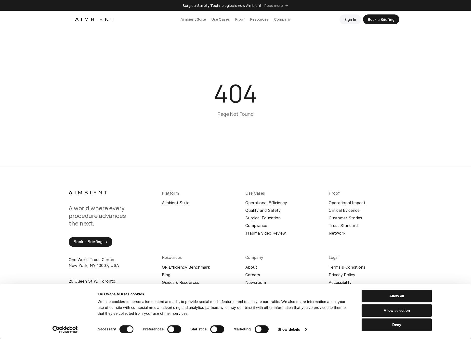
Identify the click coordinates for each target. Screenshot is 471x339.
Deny (396, 325)
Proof (240, 19)
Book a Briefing (381, 19)
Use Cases (220, 19)
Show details (289, 329)
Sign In (350, 19)
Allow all (396, 296)
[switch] (174, 329)
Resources (259, 19)
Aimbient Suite (193, 19)
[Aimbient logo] (94, 19)
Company (282, 19)
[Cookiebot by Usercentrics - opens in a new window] (65, 329)
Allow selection (397, 310)
